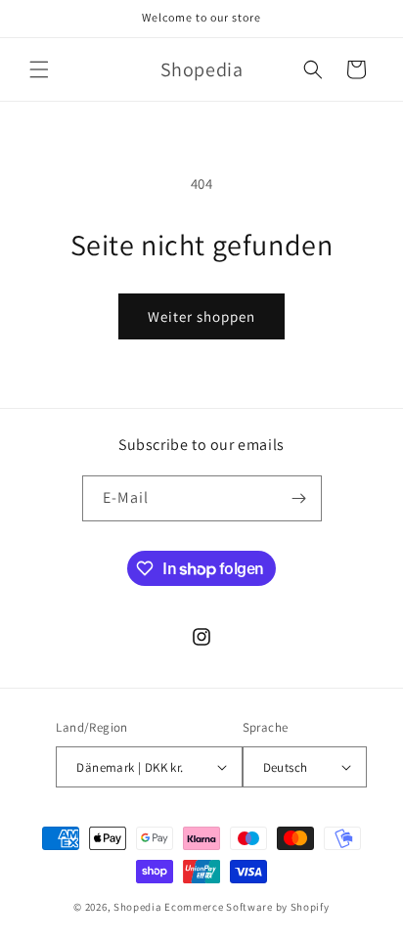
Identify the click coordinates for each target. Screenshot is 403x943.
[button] (39, 69)
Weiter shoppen (201, 316)
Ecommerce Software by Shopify (246, 907)
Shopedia (137, 907)
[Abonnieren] (299, 498)
